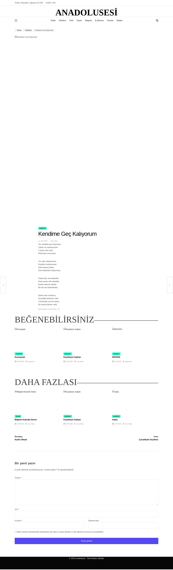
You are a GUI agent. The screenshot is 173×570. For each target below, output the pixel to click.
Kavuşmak (20, 357)
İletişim (119, 20)
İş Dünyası (99, 20)
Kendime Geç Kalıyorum (48, 309)
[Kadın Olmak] (3, 285)
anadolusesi (86, 12)
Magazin (88, 20)
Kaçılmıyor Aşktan (72, 357)
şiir (59, 309)
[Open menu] (16, 20)
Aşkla (115, 420)
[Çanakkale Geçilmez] (170, 285)
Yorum (18, 478)
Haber (53, 20)
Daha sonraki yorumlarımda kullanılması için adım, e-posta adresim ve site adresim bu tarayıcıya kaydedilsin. (60, 532)
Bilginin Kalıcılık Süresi (26, 420)
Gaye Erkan (53, 241)
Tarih (71, 20)
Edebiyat (62, 20)
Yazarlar (110, 20)
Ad (17, 509)
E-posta (18, 520)
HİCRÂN (116, 357)
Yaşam (79, 20)
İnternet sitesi (93, 520)
